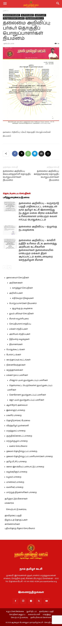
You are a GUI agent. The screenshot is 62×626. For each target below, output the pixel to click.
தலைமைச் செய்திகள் (11, 15)
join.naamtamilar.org (48, 581)
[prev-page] (4, 267)
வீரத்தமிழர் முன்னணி (17, 425)
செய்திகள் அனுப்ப (17, 614)
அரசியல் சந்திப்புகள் (19, 334)
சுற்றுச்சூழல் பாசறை (17, 441)
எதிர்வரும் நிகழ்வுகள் (23, 298)
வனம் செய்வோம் (18, 446)
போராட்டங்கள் (13, 354)
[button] (58, 4)
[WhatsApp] (28, 154)
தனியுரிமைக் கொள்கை (41, 617)
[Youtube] (46, 601)
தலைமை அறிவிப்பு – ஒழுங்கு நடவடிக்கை (38, 228)
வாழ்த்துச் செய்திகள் (22, 288)
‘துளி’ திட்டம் (31, 611)
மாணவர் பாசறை (15, 482)
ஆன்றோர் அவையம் (17, 405)
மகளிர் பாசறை (14, 415)
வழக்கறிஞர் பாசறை (16, 471)
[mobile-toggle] (5, 4)
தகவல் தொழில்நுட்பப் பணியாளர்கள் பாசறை (29, 456)
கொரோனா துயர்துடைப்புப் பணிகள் (27, 394)
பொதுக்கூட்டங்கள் (15, 349)
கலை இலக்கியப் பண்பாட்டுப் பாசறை (25, 466)
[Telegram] (35, 154)
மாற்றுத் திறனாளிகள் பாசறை (21, 492)
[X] (21, 154)
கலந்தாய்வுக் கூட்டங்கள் (18, 359)
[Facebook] (15, 154)
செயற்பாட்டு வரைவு (16, 509)
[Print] (41, 154)
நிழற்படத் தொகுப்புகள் (16, 520)
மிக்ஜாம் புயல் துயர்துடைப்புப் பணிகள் (28, 380)
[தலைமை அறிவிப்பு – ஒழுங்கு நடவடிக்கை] (10, 230)
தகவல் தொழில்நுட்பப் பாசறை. (21, 451)
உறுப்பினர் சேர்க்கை (15, 611)
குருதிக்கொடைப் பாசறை (19, 436)
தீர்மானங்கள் (16, 344)
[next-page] (9, 267)
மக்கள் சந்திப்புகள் (18, 329)
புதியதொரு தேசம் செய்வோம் (20, 528)
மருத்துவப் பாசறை (16, 430)
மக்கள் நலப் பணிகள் (17, 375)
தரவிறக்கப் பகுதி (13, 515)
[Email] (48, 154)
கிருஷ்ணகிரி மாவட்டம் (34, 18)
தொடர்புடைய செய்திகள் (17, 193)
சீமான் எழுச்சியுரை (19, 318)
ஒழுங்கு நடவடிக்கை (22, 308)
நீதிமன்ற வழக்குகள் (19, 339)
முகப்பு (6, 10)
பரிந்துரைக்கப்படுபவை (16, 197)
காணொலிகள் (12, 524)
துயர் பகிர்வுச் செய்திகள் (21, 313)
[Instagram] (23, 601)
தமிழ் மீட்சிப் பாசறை (16, 461)
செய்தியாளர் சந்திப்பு (20, 323)
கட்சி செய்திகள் (27, 15)
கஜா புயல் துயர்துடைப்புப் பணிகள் (26, 400)
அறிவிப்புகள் (40, 15)
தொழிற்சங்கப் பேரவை (18, 420)
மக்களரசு (9, 503)
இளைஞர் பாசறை (15, 410)
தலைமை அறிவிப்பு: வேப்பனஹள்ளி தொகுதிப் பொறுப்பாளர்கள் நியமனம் (17, 176)
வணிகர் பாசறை (14, 487)
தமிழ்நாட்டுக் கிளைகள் (16, 498)
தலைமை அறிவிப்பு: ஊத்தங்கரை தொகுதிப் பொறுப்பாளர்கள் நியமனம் (46, 176)
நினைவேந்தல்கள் (16, 365)
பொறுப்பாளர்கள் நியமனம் (14, 18)
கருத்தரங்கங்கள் (14, 370)
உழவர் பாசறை (13, 477)
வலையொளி (34, 614)
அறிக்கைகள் (16, 282)
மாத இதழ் (47, 614)
